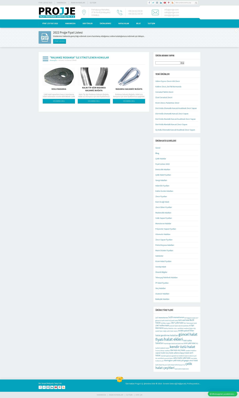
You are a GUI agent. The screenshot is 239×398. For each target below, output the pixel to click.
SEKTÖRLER (88, 23)
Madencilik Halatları (163, 212)
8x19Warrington (166, 323)
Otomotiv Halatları (162, 234)
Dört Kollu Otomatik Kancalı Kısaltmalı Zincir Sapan (176, 108)
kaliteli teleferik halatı (162, 348)
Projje (137, 383)
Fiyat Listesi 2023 (45, 3)
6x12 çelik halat (173, 320)
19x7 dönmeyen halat (190, 323)
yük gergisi (185, 360)
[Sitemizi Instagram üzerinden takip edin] (157, 2)
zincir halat (193, 360)
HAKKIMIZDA (70, 23)
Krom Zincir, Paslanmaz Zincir (167, 103)
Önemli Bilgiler (161, 272)
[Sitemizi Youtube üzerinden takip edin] (164, 2)
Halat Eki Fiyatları (162, 185)
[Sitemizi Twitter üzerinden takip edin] (153, 2)
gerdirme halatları (169, 335)
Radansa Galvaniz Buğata (129, 89)
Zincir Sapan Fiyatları (163, 239)
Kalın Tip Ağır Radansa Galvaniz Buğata (94, 89)
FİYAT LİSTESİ (59, 41)
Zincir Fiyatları (161, 196)
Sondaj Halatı (160, 266)
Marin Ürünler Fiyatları (164, 250)
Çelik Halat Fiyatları (163, 175)
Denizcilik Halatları (162, 169)
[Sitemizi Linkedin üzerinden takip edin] (161, 2)
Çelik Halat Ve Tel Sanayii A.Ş (176, 365)
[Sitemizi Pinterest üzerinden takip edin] (168, 2)
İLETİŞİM (93, 3)
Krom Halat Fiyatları (163, 261)
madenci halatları (191, 350)
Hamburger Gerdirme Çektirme (173, 343)
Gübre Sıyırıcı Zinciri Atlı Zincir (167, 81)
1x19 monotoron (176, 317)
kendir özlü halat (182, 346)
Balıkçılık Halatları (162, 299)
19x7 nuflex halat (162, 325)
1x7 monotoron (161, 317)
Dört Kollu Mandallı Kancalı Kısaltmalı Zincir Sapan (175, 119)
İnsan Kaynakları (78, 3)
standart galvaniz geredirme (169, 356)
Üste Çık (139, 395)
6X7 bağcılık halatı (190, 318)
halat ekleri (173, 339)
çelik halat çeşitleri (173, 366)
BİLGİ (138, 23)
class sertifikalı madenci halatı (183, 328)
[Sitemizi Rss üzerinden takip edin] (172, 2)
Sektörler (159, 256)
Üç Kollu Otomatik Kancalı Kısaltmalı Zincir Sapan (175, 130)
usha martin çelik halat (181, 358)
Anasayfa (53, 60)
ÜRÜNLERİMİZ (105, 23)
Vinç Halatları (160, 288)
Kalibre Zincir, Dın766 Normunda (168, 86)
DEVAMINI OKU (59, 101)
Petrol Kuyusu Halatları (164, 245)
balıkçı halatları (169, 328)
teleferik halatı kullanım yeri (188, 356)
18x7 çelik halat (177, 323)
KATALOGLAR (123, 23)
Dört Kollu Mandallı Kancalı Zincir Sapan (171, 124)
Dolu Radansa (59, 89)
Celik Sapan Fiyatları (163, 218)
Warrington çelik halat (172, 360)
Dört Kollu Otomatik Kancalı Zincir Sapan (171, 113)
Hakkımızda (61, 3)
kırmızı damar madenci (162, 350)
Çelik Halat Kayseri (161, 365)
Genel (157, 148)
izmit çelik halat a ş (191, 343)
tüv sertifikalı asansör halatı (164, 358)
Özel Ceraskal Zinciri (163, 97)
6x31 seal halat (183, 320)
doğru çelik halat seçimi (170, 331)
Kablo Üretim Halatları (164, 191)
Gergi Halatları (161, 180)
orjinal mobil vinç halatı (164, 353)
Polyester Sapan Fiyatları (165, 229)
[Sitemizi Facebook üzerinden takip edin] (149, 2)
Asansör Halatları (162, 293)
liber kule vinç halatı (177, 350)
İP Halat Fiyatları (162, 283)
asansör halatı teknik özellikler (179, 326)
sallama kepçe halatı (181, 353)
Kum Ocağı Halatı (162, 202)
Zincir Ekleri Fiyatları (163, 207)
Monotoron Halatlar (163, 223)
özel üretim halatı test (182, 369)
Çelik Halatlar (160, 158)
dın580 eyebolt (183, 331)
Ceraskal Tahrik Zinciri (164, 92)
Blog (157, 153)
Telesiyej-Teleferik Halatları (166, 277)
